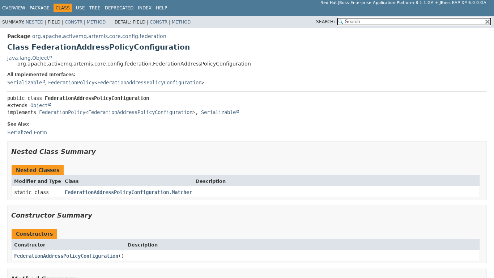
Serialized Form (27, 132)
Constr (73, 22)
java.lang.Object (28, 58)
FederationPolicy (71, 82)
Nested (34, 22)
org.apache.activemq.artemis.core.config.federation (99, 36)
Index (145, 7)
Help (161, 7)
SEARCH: (325, 21)
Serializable (24, 82)
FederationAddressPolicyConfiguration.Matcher (128, 192)
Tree (95, 7)
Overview (13, 7)
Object (39, 105)
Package (40, 7)
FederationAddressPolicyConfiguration (149, 82)
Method (96, 22)
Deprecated (119, 7)
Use (80, 7)
